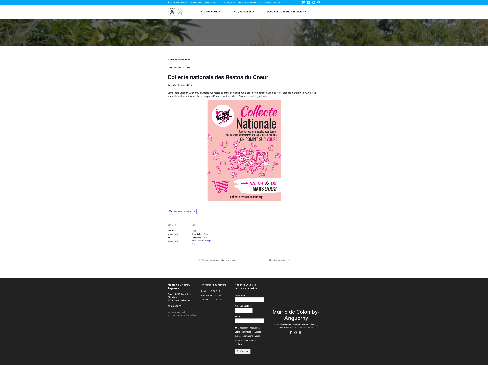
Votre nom (240, 295)
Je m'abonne (242, 351)
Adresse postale (243, 306)
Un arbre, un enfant (278, 260)
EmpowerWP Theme (303, 327)
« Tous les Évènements (179, 59)
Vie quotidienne (243, 12)
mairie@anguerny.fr (176, 312)
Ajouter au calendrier (182, 211)
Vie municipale (210, 12)
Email (238, 316)
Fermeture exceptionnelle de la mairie (218, 260)
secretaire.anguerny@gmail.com (182, 315)
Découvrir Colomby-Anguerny (286, 12)
